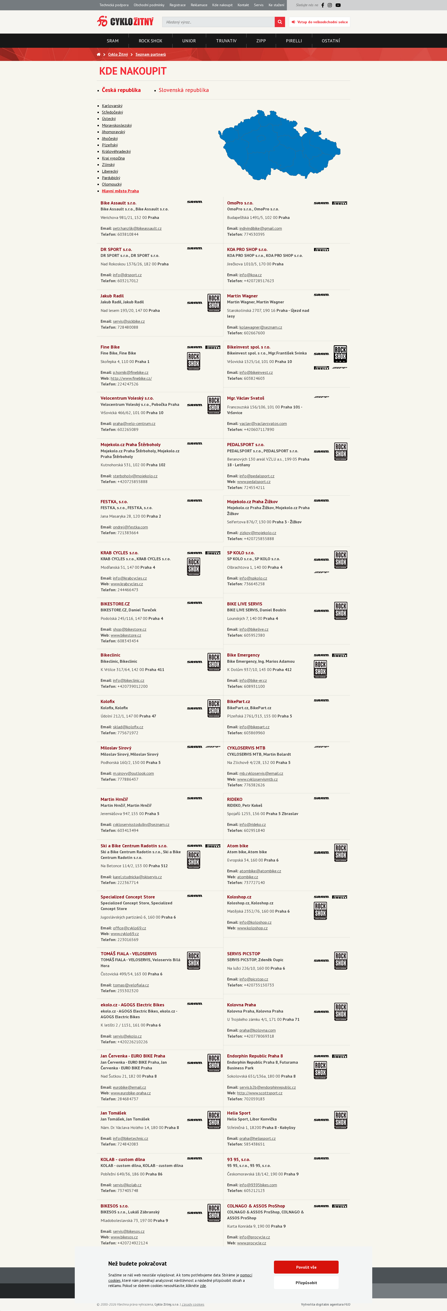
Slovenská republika (184, 89)
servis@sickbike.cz (129, 321)
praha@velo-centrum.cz (134, 423)
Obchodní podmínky (149, 5)
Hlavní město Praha (120, 190)
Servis (259, 5)
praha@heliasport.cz (258, 1138)
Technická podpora (114, 5)
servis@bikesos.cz (129, 1231)
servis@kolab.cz (127, 1184)
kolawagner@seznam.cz (261, 327)
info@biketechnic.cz (130, 1138)
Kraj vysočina (113, 158)
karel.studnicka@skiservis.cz (137, 876)
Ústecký (109, 118)
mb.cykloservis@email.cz (261, 773)
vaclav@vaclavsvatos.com (263, 423)
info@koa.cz (251, 274)
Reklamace (199, 5)
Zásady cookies (193, 1304)
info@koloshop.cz (256, 922)
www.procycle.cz (251, 1242)
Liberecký (110, 171)
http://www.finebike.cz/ (131, 378)
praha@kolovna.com (258, 1030)
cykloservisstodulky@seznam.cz (141, 824)
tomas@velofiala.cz (131, 985)
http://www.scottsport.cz (259, 1092)
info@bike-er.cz (253, 680)
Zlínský (108, 164)
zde (203, 1285)
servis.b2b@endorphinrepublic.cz (268, 1087)
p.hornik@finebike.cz (130, 372)
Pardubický (111, 177)
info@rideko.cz (253, 824)
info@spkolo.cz (253, 578)
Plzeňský (110, 144)
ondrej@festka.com (130, 527)
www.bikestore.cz (126, 635)
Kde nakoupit (222, 5)
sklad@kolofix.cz (128, 726)
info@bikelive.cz (254, 629)
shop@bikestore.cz (129, 629)
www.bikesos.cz (124, 1236)
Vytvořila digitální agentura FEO (325, 1304)
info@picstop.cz (254, 979)
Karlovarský (112, 105)
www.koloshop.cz (252, 927)
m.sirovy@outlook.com (133, 773)
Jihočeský (110, 138)
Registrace (178, 5)
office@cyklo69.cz (129, 927)
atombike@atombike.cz (260, 870)
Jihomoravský (113, 131)
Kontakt (243, 5)
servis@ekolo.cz (127, 1036)
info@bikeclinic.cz (128, 680)
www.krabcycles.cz (127, 583)
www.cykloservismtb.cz (257, 779)
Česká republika (121, 89)
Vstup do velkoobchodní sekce (322, 22)
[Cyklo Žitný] (125, 21)
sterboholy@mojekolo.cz (135, 475)
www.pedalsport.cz (254, 481)
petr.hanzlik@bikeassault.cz (137, 228)
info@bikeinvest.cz (256, 372)
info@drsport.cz (127, 274)
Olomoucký (112, 184)
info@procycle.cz (255, 1236)
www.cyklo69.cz (125, 933)
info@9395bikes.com (258, 1184)
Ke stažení (276, 5)
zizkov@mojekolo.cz (258, 532)
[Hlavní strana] (98, 54)
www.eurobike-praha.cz (131, 1092)
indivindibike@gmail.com (261, 228)
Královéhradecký (116, 151)
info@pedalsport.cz (257, 475)
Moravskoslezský (117, 125)
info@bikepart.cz (255, 726)
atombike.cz (247, 876)
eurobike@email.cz (129, 1087)
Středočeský (112, 112)
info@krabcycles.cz (130, 578)
